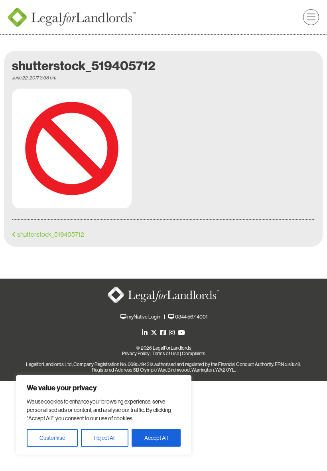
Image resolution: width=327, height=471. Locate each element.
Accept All (156, 438)
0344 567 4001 (191, 317)
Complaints (193, 353)
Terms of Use (165, 353)
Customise (52, 438)
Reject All (105, 438)
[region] (103, 415)
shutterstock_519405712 (50, 234)
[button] (311, 17)
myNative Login (143, 317)
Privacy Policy (136, 353)
